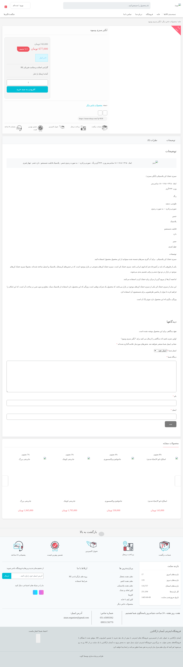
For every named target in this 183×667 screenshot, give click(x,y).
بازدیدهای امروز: (172, 574)
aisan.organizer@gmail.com (76, 617)
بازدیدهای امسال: (172, 586)
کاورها (130, 595)
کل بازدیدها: (174, 592)
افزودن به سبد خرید (26, 89)
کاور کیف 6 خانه (127, 599)
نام (174, 396)
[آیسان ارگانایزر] (178, 5)
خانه (179, 22)
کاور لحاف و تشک (126, 590)
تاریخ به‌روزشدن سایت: (169, 597)
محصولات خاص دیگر (169, 22)
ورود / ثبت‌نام (18, 5)
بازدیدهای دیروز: (172, 580)
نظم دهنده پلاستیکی (125, 586)
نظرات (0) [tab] (152, 140)
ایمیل (173, 410)
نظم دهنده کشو (127, 581)
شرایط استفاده (81, 581)
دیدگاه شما (171, 357)
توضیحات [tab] (170, 140)
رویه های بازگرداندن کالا (78, 576)
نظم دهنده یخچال (126, 576)
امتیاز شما (171, 351)
